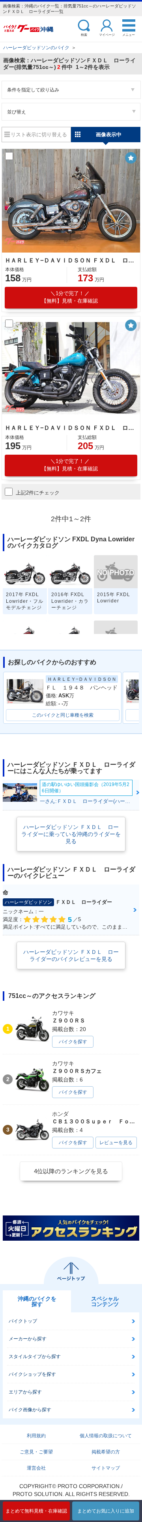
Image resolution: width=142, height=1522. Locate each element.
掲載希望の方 (106, 1452)
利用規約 (36, 1435)
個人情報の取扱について (106, 1435)
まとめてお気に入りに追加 (105, 1511)
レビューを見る (116, 1142)
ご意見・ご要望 (36, 1452)
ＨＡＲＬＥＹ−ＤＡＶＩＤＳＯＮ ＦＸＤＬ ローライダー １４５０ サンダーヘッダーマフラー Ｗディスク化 (70, 427)
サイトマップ (106, 1468)
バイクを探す (73, 1041)
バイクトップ (23, 1321)
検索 (84, 34)
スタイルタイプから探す (35, 1356)
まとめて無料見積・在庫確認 (36, 1511)
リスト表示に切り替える (39, 135)
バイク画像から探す (30, 1409)
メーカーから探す (28, 1339)
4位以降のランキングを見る (71, 1171)
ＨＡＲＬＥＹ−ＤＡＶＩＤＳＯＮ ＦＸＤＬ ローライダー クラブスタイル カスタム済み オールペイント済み (70, 260)
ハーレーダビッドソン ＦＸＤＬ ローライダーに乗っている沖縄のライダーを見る (71, 834)
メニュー (128, 34)
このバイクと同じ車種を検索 (62, 715)
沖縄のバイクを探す (37, 1301)
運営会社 (36, 1468)
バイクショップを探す (32, 1374)
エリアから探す (25, 1392)
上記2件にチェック (38, 493)
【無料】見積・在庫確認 (69, 297)
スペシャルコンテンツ (105, 1301)
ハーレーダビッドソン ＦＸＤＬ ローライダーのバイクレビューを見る (71, 955)
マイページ (107, 34)
